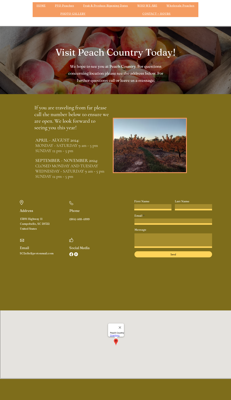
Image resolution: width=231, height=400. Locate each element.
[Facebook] (71, 254)
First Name (141, 201)
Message (140, 229)
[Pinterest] (76, 254)
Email (138, 215)
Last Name (182, 201)
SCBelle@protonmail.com (36, 253)
